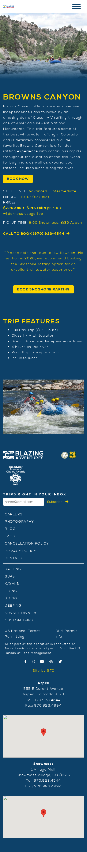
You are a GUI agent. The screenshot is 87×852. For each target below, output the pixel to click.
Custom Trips (19, 620)
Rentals (13, 558)
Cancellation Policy (27, 543)
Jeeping (13, 605)
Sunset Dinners (21, 613)
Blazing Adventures (8, 7)
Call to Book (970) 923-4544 (33, 234)
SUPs (10, 576)
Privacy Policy (20, 551)
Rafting (13, 569)
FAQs (10, 536)
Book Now (18, 179)
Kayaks (12, 584)
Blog (10, 529)
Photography (19, 521)
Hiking (11, 591)
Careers (13, 514)
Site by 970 (43, 671)
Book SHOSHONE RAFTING (43, 289)
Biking (11, 598)
